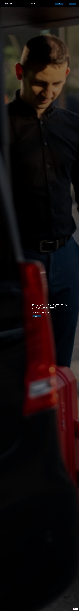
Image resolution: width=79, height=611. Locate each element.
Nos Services (36, 3)
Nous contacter (48, 3)
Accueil (26, 3)
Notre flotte (31, 3)
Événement (43, 3)
